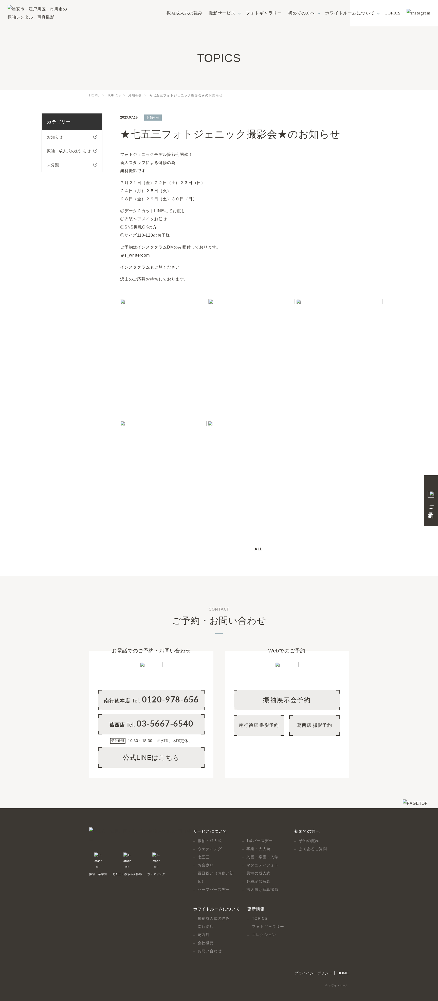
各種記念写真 (258, 881)
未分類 (53, 165)
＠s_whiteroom (135, 255)
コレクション (264, 934)
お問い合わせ (210, 951)
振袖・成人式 (210, 841)
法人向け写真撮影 (262, 889)
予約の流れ (309, 841)
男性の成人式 (258, 873)
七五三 (204, 857)
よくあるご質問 (313, 849)
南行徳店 (206, 926)
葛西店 (204, 934)
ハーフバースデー (214, 889)
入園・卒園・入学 (262, 857)
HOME (343, 973)
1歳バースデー (259, 841)
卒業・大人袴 (258, 849)
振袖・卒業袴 (98, 874)
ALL (258, 549)
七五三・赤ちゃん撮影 (127, 874)
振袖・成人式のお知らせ (69, 151)
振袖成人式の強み (185, 13)
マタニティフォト (262, 865)
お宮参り (206, 865)
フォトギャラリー (264, 13)
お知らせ (55, 137)
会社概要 (206, 943)
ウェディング (156, 874)
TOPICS (392, 13)
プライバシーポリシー (313, 973)
